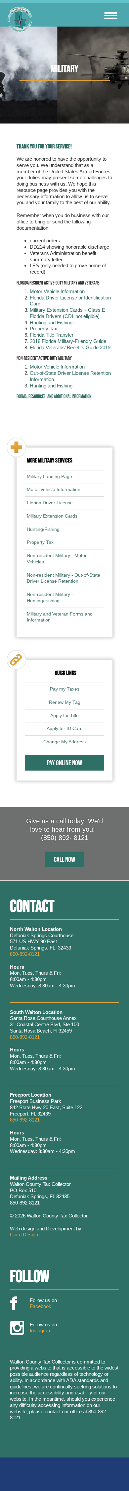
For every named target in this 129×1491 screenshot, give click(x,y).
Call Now (64, 859)
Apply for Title (64, 715)
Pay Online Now (64, 763)
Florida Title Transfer (51, 335)
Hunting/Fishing (43, 529)
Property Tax (43, 328)
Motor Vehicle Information (57, 291)
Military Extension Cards (52, 516)
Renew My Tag (64, 702)
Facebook (13, 1303)
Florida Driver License (50, 502)
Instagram (17, 1328)
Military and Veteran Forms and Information (60, 617)
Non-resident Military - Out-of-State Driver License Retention (63, 578)
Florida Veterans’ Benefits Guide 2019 (70, 347)
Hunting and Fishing (51, 322)
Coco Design (24, 1234)
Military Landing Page (49, 476)
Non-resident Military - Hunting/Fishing (50, 597)
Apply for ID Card (65, 728)
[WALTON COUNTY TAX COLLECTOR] (20, 20)
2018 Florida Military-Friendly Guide (68, 341)
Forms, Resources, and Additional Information (54, 396)
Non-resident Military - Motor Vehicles (57, 558)
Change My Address (64, 741)
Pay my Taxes (64, 689)
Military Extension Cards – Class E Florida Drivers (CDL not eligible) (67, 313)
